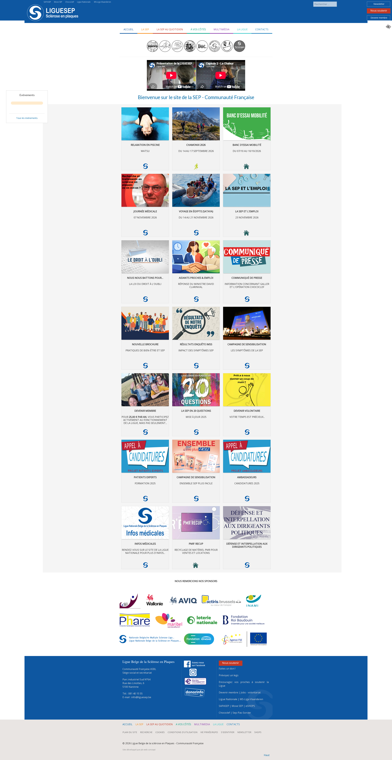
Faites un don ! (227, 668)
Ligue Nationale (83, 2)
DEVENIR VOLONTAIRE (247, 410)
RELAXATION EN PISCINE (145, 145)
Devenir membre (379, 17)
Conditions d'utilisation (182, 732)
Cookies (160, 732)
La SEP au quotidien (159, 724)
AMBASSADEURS (246, 477)
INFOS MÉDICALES (145, 543)
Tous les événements (27, 118)
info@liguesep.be (141, 697)
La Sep (145, 29)
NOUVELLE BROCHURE (145, 344)
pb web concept (148, 749)
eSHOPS (250, 706)
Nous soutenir (378, 10)
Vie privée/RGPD (209, 732)
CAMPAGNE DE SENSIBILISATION (247, 344)
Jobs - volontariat (251, 692)
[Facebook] (194, 663)
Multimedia (202, 724)
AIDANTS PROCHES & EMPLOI (196, 278)
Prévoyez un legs (228, 675)
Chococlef (69, 2)
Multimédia (221, 29)
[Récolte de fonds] (195, 681)
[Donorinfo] (194, 692)
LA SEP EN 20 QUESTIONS (196, 410)
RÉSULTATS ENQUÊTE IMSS (196, 344)
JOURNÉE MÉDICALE (145, 211)
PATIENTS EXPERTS (145, 477)
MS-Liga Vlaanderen (102, 2)
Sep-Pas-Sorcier (242, 712)
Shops (257, 732)
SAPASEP (47, 2)
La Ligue (242, 29)
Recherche (146, 732)
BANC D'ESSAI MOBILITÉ (247, 145)
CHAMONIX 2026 (196, 145)
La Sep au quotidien (170, 29)
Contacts (261, 29)
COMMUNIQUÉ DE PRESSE (247, 278)
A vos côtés (183, 724)
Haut (267, 755)
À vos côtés (198, 29)
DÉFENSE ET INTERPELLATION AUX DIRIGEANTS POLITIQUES (246, 545)
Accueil (129, 29)
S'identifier (227, 732)
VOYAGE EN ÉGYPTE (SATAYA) (196, 211)
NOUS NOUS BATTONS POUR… (145, 278)
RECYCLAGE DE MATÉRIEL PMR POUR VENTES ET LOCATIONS (196, 551)
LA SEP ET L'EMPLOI (246, 211)
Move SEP (58, 2)
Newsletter (378, 3)
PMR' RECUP (196, 543)
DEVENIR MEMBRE (145, 410)
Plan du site (130, 732)
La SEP (139, 724)
